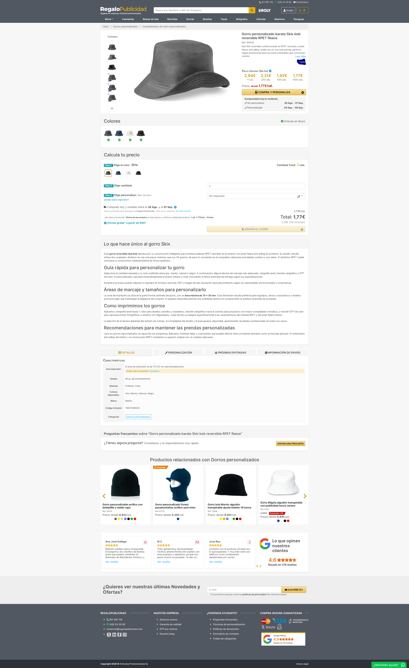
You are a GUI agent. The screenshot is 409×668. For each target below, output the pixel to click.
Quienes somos (168, 619)
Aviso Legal (302, 664)
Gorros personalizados (138, 416)
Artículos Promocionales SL (134, 664)
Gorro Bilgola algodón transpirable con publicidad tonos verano (281, 504)
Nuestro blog (167, 633)
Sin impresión (217, 195)
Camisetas (128, 19)
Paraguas (299, 19)
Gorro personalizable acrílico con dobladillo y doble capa (122, 506)
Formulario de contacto (226, 633)
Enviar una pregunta (291, 443)
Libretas (261, 19)
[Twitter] (109, 635)
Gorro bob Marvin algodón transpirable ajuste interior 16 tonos (229, 506)
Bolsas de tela (150, 19)
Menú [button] (108, 19)
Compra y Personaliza (274, 92)
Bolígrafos (241, 19)
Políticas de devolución (226, 629)
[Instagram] (125, 635)
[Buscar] (252, 10)
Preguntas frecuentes (225, 619)
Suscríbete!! (295, 589)
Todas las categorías (224, 638)
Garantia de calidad (170, 624)
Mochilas (172, 19)
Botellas (207, 19)
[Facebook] (119, 635)
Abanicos (279, 19)
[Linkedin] (114, 635)
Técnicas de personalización (229, 624)
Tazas (224, 19)
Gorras (190, 19)
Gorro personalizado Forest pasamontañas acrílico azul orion (175, 506)
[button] (270, 71)
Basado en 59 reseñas (283, 643)
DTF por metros (168, 629)
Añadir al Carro (256, 229)
